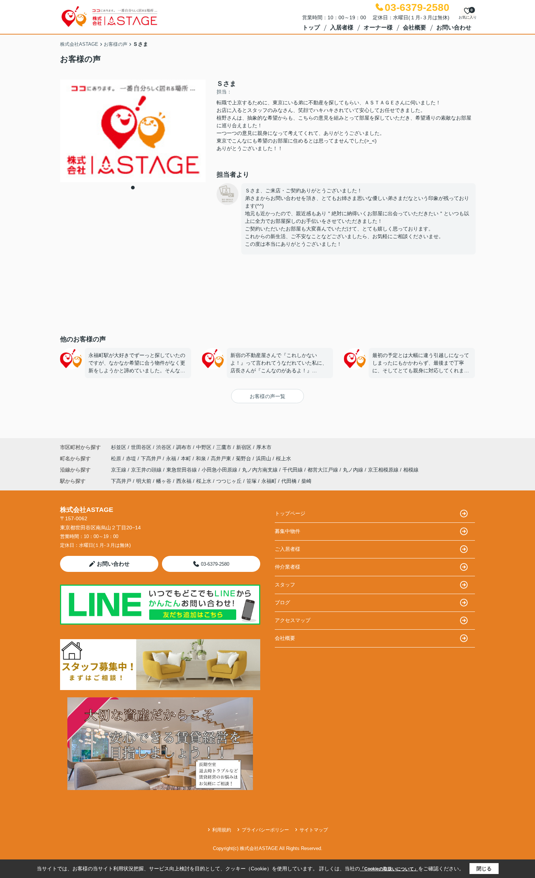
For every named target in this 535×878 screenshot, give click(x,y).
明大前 (143, 481)
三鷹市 (223, 447)
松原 (117, 458)
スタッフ (285, 585)
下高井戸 (152, 458)
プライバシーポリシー (265, 830)
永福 (172, 458)
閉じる (484, 868)
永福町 (269, 481)
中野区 (203, 447)
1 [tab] (133, 187)
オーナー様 (378, 27)
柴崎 (306, 481)
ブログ (282, 602)
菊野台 (244, 458)
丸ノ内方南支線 (260, 470)
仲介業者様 (287, 567)
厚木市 (264, 447)
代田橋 (289, 481)
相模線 (411, 470)
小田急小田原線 (220, 470)
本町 (187, 458)
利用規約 (221, 830)
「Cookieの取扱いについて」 (389, 868)
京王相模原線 (384, 470)
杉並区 (118, 447)
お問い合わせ (453, 27)
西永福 (183, 481)
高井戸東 (222, 458)
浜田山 (264, 458)
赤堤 (132, 458)
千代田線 (293, 470)
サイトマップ (314, 830)
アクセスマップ (292, 620)
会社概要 (414, 27)
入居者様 (341, 27)
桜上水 (283, 458)
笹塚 (251, 481)
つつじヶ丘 (229, 481)
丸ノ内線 (354, 470)
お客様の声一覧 (267, 396)
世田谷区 (141, 447)
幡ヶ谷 (163, 481)
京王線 (119, 470)
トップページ (290, 513)
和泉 (201, 458)
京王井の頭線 (147, 470)
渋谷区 (163, 447)
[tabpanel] (133, 131)
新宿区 (243, 447)
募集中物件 (287, 531)
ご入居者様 (287, 549)
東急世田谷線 (182, 470)
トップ (311, 27)
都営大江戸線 (324, 470)
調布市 (183, 447)
